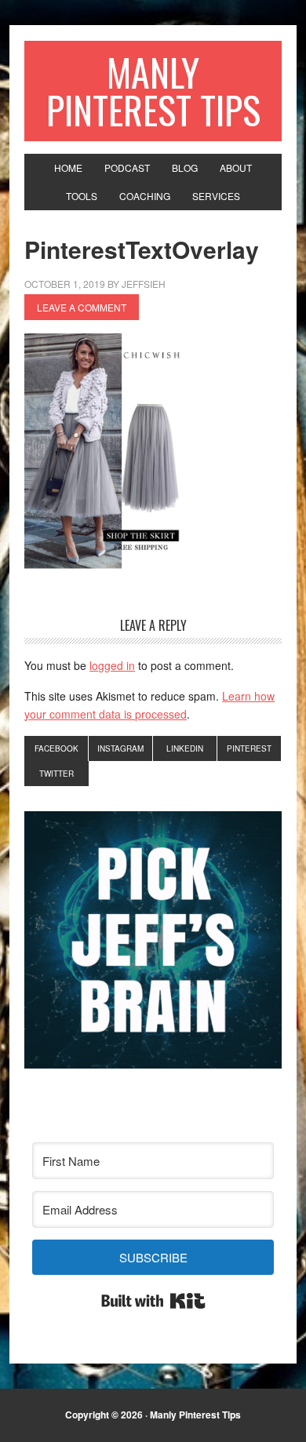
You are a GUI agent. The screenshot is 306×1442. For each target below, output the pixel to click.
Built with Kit (153, 1301)
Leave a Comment (81, 307)
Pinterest (249, 748)
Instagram (120, 748)
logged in (112, 665)
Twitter (56, 773)
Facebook (56, 748)
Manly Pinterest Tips (153, 90)
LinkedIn (184, 748)
